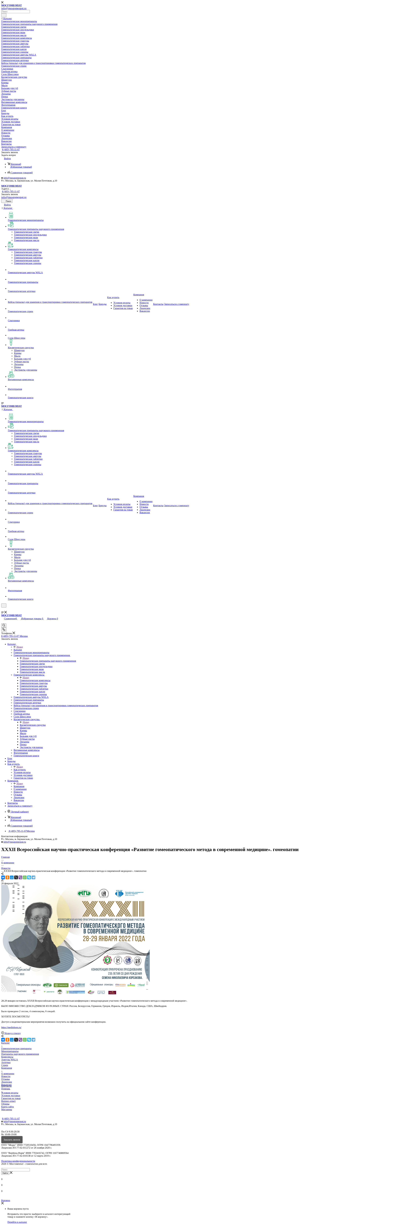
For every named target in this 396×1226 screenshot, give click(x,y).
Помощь (5, 1088)
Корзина (5, 1200)
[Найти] (3, 15)
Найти (5, 1173)
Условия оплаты (9, 1092)
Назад (20, 647)
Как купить (20, 769)
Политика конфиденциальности (18, 1161)
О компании (7, 1073)
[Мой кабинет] (2, 609)
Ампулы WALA (9, 1059)
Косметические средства (33, 725)
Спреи (4, 1065)
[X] (16, 877)
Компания (19, 786)
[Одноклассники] (7, 877)
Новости (5, 1076)
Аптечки (6, 1062)
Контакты (6, 1086)
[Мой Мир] (12, 877)
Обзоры (5, 1104)
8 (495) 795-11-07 (11, 149)
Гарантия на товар (11, 1098)
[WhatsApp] (25, 877)
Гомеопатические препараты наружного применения (48, 661)
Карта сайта (7, 1106)
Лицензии (6, 1082)
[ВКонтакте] (3, 877)
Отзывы (5, 1079)
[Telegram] (33, 877)
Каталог (18, 649)
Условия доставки (10, 1095)
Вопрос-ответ (8, 1101)
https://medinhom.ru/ (11, 1027)
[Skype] (29, 877)
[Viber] (20, 877)
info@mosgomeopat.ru (15, 178)
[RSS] (2, 880)
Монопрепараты (10, 1051)
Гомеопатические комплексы (35, 680)
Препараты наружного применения (20, 1054)
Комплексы (7, 1057)
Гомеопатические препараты (16, 1048)
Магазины (6, 1109)
